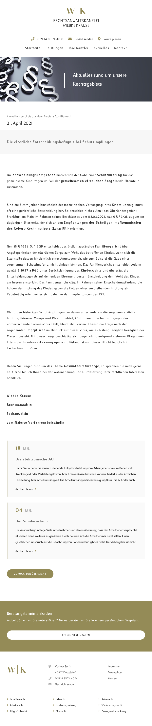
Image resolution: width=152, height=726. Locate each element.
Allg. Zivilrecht (18, 711)
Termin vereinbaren (76, 635)
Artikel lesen (24, 489)
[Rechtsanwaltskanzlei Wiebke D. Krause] (16, 669)
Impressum (114, 666)
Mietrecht (61, 711)
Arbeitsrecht (17, 705)
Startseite (32, 47)
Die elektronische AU (34, 459)
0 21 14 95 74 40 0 (49, 39)
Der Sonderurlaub (31, 521)
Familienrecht (18, 699)
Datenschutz (115, 672)
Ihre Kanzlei (78, 47)
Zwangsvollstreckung (114, 711)
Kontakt (120, 47)
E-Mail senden (83, 39)
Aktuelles (101, 47)
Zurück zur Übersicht (30, 573)
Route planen (112, 39)
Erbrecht (61, 699)
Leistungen (54, 47)
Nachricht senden (65, 684)
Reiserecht (107, 699)
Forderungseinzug (66, 705)
